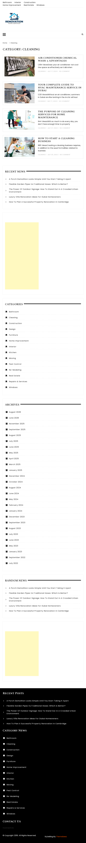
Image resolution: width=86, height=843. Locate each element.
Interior (17, 2)
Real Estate (29, 5)
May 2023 (13, 546)
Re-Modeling (15, 370)
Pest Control (15, 364)
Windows (40, 5)
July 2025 (13, 441)
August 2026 (15, 412)
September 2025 (17, 429)
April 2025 (14, 458)
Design (12, 329)
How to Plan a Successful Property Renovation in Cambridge (39, 202)
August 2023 (15, 528)
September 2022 (17, 557)
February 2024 (16, 505)
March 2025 (14, 464)
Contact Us (8, 828)
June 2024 (14, 493)
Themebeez (61, 836)
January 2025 (15, 470)
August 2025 (15, 435)
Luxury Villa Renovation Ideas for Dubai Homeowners (35, 197)
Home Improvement (12, 5)
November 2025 (17, 423)
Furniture (13, 335)
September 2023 (17, 522)
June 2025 (14, 447)
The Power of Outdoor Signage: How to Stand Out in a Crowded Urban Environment (43, 190)
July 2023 (13, 534)
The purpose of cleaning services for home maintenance (56, 114)
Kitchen (12, 352)
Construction (30, 2)
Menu (41, 34)
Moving (12, 358)
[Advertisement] (22, 255)
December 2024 (17, 476)
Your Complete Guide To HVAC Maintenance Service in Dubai (59, 87)
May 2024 (13, 499)
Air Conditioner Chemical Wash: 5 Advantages (57, 59)
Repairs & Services (18, 381)
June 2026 (14, 418)
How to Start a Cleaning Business (56, 140)
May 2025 (13, 452)
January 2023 (15, 551)
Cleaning (41, 71)
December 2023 (17, 516)
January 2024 (15, 511)
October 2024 (16, 482)
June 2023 (14, 540)
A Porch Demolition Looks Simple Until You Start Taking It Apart (40, 179)
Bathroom (7, 2)
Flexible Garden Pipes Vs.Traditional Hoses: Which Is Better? (39, 184)
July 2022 (13, 563)
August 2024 (15, 487)
